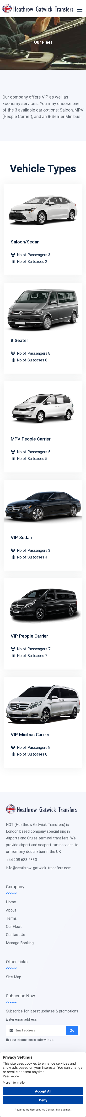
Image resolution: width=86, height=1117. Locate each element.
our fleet (14, 926)
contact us (15, 934)
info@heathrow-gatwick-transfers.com (38, 868)
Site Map (13, 977)
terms (11, 918)
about (11, 910)
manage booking (20, 943)
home (11, 902)
